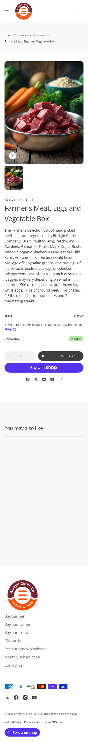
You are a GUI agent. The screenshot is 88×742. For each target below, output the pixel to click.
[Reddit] (52, 379)
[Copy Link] (60, 379)
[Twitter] (36, 379)
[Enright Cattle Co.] (24, 11)
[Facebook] (27, 379)
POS (40, 714)
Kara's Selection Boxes (32, 35)
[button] (7, 11)
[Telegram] (44, 379)
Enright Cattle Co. (25, 714)
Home (8, 35)
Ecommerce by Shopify (63, 714)
